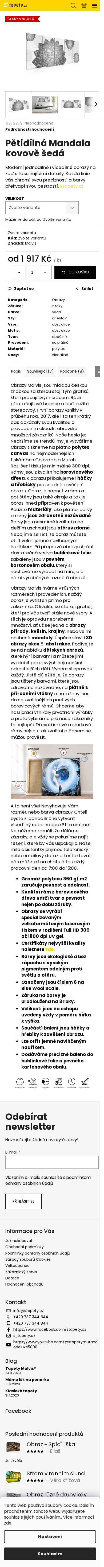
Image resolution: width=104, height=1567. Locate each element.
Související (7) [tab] (40, 371)
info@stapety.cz (28, 1310)
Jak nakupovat (19, 1240)
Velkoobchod (17, 1265)
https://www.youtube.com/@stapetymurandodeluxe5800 (55, 1344)
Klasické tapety (21, 1391)
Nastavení (50, 1537)
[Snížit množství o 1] (19, 272)
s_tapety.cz (24, 1335)
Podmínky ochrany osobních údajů (37, 1253)
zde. (50, 949)
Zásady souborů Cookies (28, 1259)
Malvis (30, 243)
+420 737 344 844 (30, 1317)
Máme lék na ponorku (27, 1380)
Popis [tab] (16, 371)
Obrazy (58, 299)
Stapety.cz (71, 186)
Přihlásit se (23, 1201)
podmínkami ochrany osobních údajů (48, 1180)
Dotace (12, 1278)
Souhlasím (50, 1554)
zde (7, 1523)
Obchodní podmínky (24, 1246)
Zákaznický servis (21, 1272)
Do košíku (79, 272)
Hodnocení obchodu (24, 1284)
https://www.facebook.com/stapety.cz (49, 1329)
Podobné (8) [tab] (72, 371)
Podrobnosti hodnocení (29, 129)
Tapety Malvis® (20, 1369)
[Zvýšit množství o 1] (45, 272)
